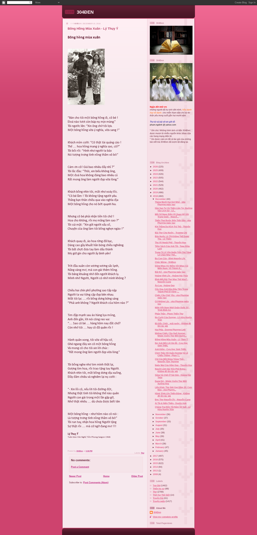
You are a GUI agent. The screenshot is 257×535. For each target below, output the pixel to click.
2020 (155, 189)
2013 (155, 470)
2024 (155, 174)
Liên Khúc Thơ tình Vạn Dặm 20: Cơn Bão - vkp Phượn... (173, 388)
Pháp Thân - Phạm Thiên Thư (169, 314)
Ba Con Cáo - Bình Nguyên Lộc (170, 258)
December (160, 199)
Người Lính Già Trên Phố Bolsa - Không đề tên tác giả (171, 370)
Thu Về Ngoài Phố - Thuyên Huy (170, 242)
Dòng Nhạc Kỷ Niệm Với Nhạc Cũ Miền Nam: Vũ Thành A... (171, 267)
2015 (155, 463)
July (157, 429)
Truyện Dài (158, 498)
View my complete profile (165, 517)
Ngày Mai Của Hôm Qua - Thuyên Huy (173, 365)
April (158, 440)
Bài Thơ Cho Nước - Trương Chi (171, 233)
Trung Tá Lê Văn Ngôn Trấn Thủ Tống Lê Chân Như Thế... (173, 253)
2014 (155, 467)
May (157, 436)
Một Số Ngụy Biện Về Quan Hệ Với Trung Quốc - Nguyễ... (172, 215)
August (159, 425)
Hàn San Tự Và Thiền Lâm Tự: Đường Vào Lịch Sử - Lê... (173, 209)
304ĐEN (85, 12)
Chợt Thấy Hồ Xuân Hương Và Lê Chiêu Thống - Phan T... (171, 354)
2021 (155, 185)
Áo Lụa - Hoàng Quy (165, 285)
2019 (155, 192)
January (159, 451)
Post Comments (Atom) (95, 482)
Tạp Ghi (156, 485)
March (158, 443)
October (159, 418)
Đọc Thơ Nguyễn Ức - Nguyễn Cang (172, 399)
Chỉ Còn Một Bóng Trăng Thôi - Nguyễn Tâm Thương (170, 360)
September (161, 421)
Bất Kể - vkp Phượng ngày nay (170, 272)
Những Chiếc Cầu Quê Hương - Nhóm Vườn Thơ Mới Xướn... (171, 334)
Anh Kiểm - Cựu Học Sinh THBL (170, 349)
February (160, 447)
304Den (157, 512)
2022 (155, 181)
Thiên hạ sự (159, 488)
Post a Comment (80, 467)
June (158, 432)
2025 (155, 170)
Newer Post (75, 476)
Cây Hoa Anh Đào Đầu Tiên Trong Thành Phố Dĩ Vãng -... (171, 290)
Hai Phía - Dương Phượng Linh (170, 330)
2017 (155, 456)
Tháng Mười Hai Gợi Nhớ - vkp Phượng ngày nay (170, 203)
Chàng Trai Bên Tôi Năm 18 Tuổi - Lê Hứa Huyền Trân (173, 408)
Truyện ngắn (159, 501)
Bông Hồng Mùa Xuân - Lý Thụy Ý (171, 339)
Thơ (142, 453)
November (160, 414)
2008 (155, 474)
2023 (155, 178)
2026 (155, 166)
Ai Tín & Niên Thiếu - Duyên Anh (170, 403)
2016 (155, 459)
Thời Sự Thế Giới (161, 495)
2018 (155, 196)
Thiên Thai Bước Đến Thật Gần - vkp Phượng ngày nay (173, 221)
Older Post (137, 476)
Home (106, 476)
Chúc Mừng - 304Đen (165, 262)
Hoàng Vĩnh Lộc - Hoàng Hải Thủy (171, 276)
